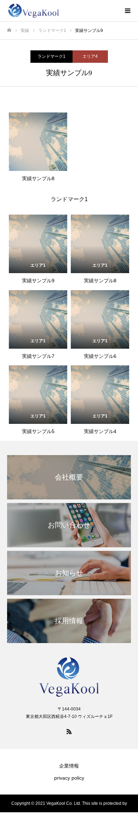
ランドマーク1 (51, 56)
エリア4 (90, 56)
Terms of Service (109, 821)
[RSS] (69, 731)
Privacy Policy (70, 821)
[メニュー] (127, 10)
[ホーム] (9, 30)
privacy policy (69, 778)
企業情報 (69, 766)
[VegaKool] (62, 10)
